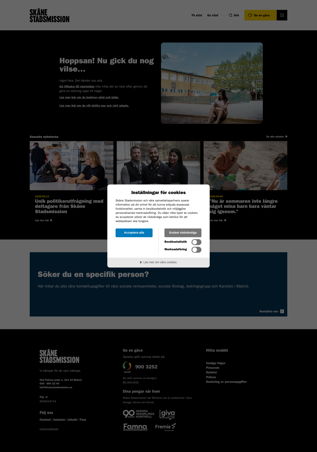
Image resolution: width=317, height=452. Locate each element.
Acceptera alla (134, 232)
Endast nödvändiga (183, 232)
